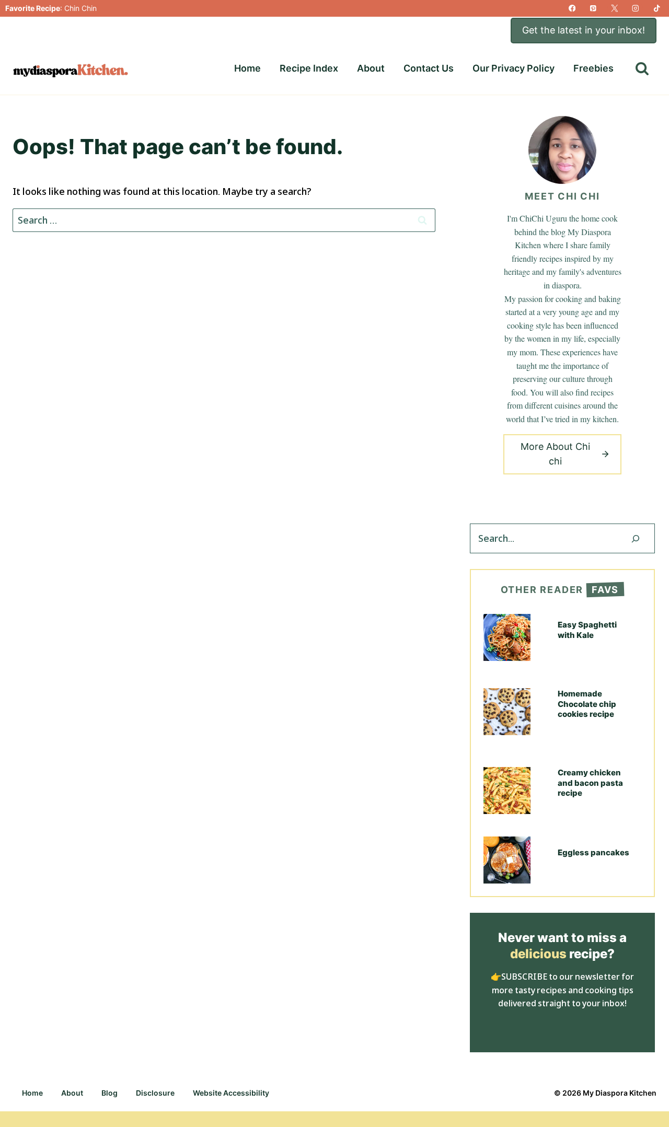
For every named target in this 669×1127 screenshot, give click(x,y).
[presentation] (506, 637)
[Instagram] (636, 9)
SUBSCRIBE (524, 976)
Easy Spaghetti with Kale (587, 630)
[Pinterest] (593, 9)
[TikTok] (657, 9)
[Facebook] (572, 9)
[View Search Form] (642, 69)
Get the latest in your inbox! (583, 30)
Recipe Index (309, 68)
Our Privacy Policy (513, 68)
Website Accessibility (231, 1092)
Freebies (593, 68)
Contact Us (428, 68)
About (371, 68)
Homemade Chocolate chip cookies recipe (587, 704)
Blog (109, 1092)
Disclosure (155, 1092)
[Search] (635, 538)
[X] (614, 9)
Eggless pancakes (593, 852)
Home (247, 68)
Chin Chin (80, 8)
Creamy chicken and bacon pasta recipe (590, 783)
